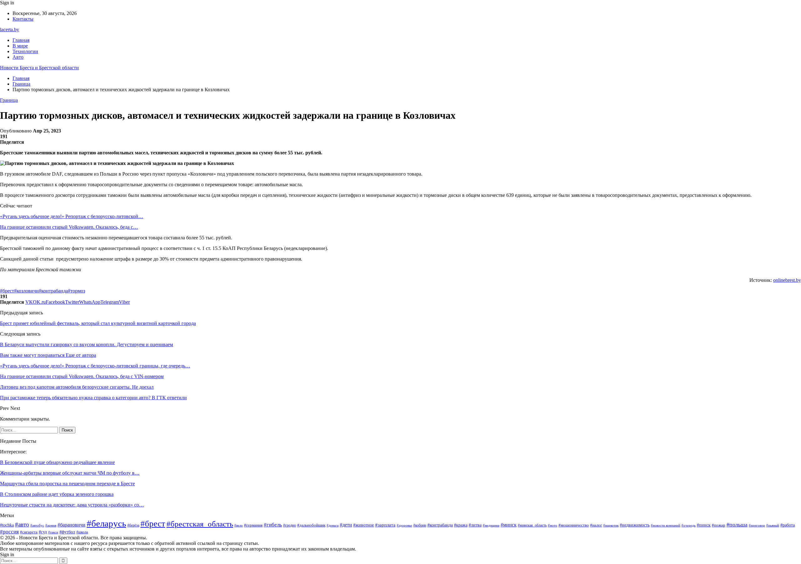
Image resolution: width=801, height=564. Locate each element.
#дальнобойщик (311, 525)
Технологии (25, 51)
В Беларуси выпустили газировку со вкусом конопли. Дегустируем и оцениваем (86, 344)
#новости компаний (665, 525)
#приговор (757, 525)
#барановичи (71, 524)
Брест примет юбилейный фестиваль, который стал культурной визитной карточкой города (98, 323)
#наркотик (611, 525)
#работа (787, 525)
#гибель (273, 525)
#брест (7, 290)
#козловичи (26, 290)
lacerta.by (9, 29)
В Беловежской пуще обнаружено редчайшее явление (57, 462)
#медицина (491, 525)
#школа (82, 532)
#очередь (688, 525)
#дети (346, 524)
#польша (737, 525)
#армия (50, 525)
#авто (22, 524)
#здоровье (404, 525)
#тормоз (76, 290)
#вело (238, 525)
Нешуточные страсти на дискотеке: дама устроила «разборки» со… (72, 504)
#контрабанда (53, 290)
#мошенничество (574, 525)
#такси (53, 532)
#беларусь (106, 523)
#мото (552, 525)
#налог (596, 525)
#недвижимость (635, 525)
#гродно (289, 525)
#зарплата (385, 524)
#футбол (67, 531)
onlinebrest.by (787, 280)
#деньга (333, 525)
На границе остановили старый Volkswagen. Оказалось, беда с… (69, 227)
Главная (21, 40)
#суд (43, 532)
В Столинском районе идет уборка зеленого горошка (57, 494)
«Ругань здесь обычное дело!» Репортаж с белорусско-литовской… (71, 216)
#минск (509, 524)
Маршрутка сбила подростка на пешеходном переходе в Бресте (67, 483)
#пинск (704, 525)
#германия (253, 525)
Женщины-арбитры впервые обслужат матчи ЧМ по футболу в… (70, 473)
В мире (20, 45)
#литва (475, 525)
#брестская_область (199, 524)
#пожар (718, 525)
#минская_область (532, 525)
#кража (460, 525)
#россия (9, 532)
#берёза (133, 525)
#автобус (37, 525)
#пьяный (772, 525)
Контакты (23, 19)
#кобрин (419, 525)
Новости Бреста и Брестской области (39, 67)
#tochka (7, 525)
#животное (363, 524)
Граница (9, 100)
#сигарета (29, 532)
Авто (18, 57)
